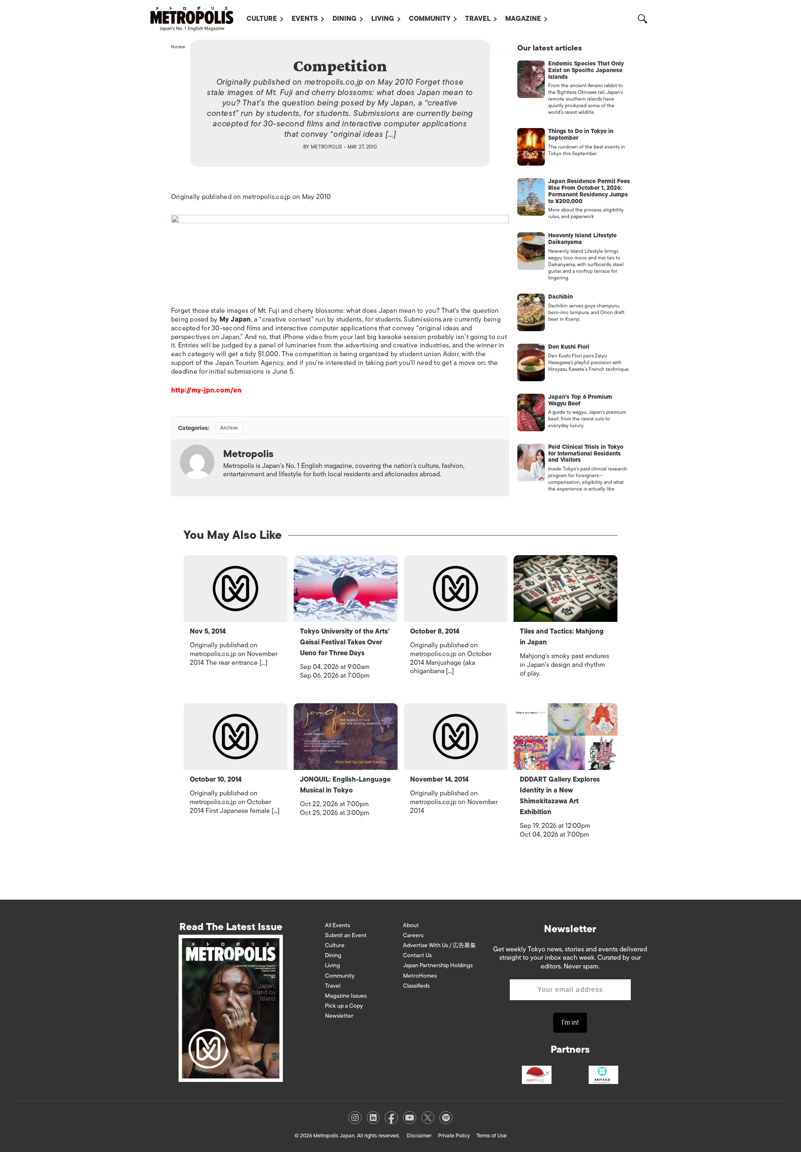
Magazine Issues (346, 996)
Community (430, 18)
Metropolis (327, 147)
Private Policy (454, 1135)
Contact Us (417, 955)
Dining (344, 18)
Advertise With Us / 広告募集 (439, 945)
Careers (413, 935)
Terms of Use (491, 1135)
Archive (229, 427)
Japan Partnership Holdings (438, 965)
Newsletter (339, 1016)
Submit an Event (346, 935)
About (411, 925)
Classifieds (416, 986)
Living (382, 18)
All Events (337, 925)
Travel (478, 18)
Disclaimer (419, 1135)
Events (305, 18)
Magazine (523, 18)
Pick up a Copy (344, 1006)
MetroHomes (420, 976)
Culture (262, 18)
